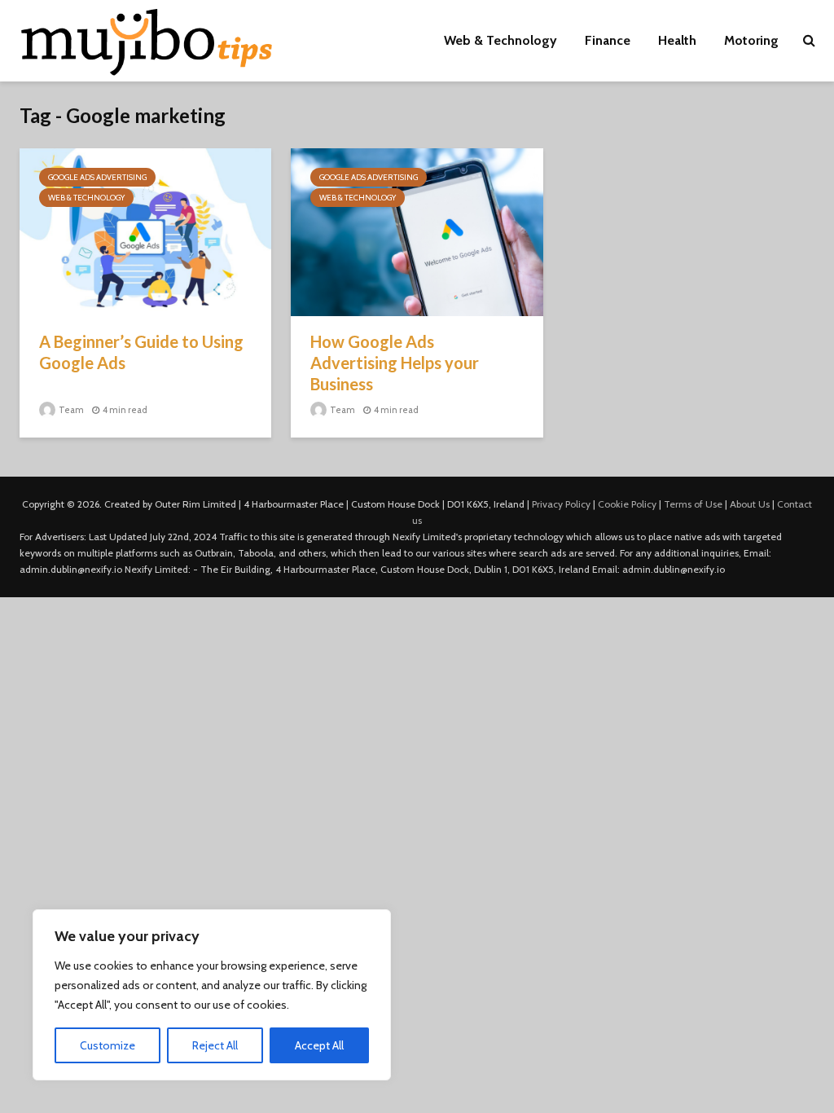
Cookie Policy (627, 504)
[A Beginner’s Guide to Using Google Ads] (145, 231)
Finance (607, 40)
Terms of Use (693, 504)
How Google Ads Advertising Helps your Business (394, 363)
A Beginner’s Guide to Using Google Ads (141, 352)
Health (677, 40)
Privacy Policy (561, 504)
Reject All (215, 1045)
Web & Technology (500, 40)
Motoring (751, 40)
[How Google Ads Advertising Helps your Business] (416, 231)
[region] (212, 994)
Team (70, 410)
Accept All (319, 1045)
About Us (750, 504)
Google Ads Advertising (97, 177)
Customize (107, 1045)
